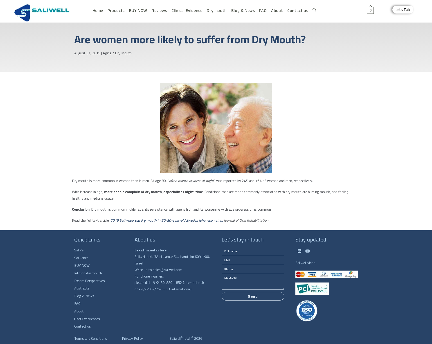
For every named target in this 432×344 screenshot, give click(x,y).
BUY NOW (82, 265)
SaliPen (79, 250)
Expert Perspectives (89, 281)
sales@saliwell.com (167, 269)
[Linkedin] (299, 251)
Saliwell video (305, 262)
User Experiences (87, 319)
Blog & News (84, 296)
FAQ (77, 303)
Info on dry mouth (88, 273)
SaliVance (81, 258)
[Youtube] (308, 251)
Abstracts (82, 288)
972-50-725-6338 (155, 289)
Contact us (82, 326)
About (79, 311)
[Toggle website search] (314, 10)
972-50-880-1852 (168, 282)
